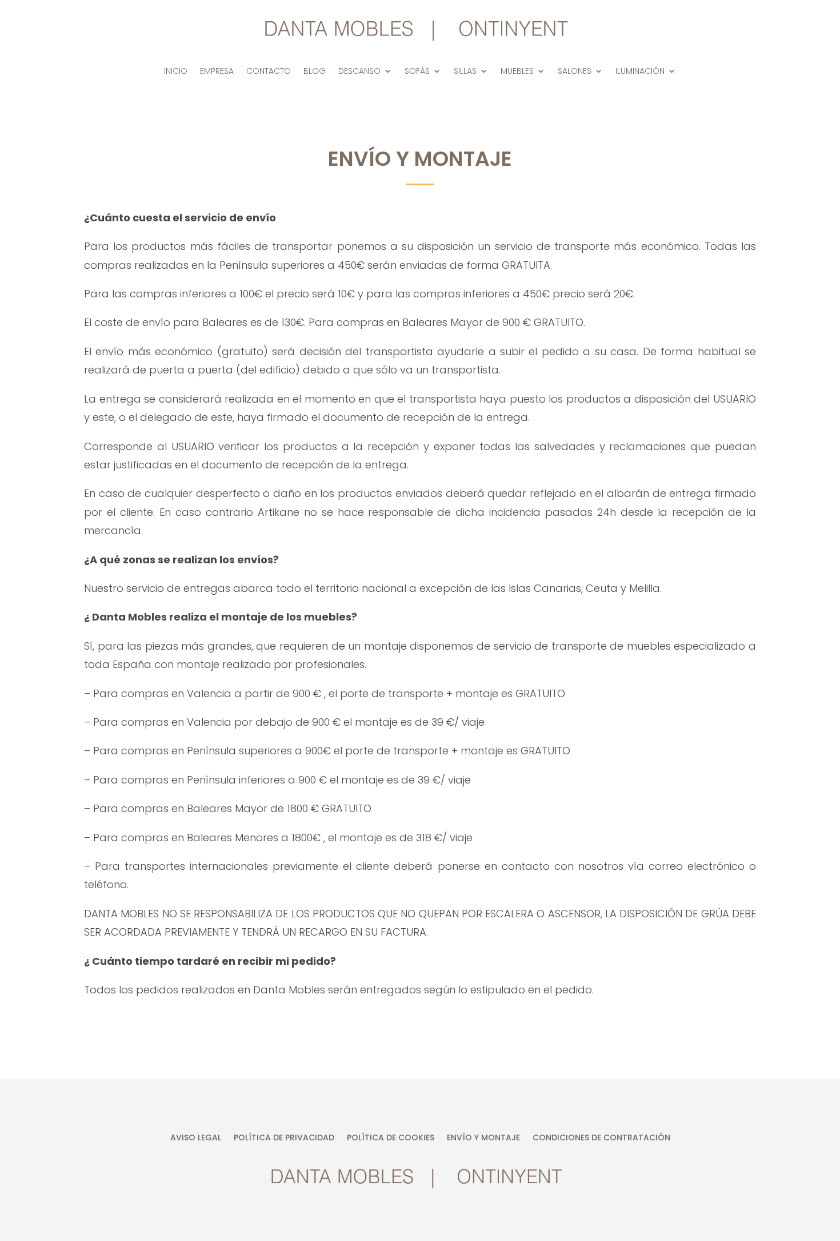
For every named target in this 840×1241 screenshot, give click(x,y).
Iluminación (640, 72)
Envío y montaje (483, 1138)
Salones (574, 72)
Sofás (417, 72)
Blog (314, 72)
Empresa (217, 72)
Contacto (268, 72)
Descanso (359, 72)
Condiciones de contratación (601, 1138)
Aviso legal (195, 1138)
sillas (465, 72)
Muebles (517, 72)
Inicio (175, 72)
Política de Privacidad (284, 1138)
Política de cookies (390, 1138)
